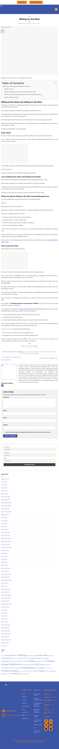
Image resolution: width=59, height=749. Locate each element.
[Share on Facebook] (25, 346)
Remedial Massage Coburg (38, 699)
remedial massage (9, 671)
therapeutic (52, 671)
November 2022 (6, 598)
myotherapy (27, 667)
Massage (4, 341)
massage (31, 661)
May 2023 (4, 586)
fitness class (50, 655)
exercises (39, 351)
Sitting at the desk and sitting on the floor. (17, 86)
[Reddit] (51, 729)
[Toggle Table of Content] (54, 82)
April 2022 (4, 619)
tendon (31, 671)
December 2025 (6, 502)
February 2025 (5, 532)
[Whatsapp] (51, 721)
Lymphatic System (35, 658)
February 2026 (5, 497)
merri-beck (31, 664)
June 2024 (4, 556)
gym (13, 658)
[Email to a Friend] (31, 346)
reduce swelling (48, 668)
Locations (24, 700)
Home (23, 694)
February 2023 (5, 589)
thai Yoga (47, 671)
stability (20, 671)
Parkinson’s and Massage (47, 358)
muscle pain (17, 668)
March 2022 (4, 622)
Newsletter (25, 718)
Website (5, 425)
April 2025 (4, 526)
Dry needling (34, 655)
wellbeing (15, 674)
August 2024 (5, 550)
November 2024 (6, 541)
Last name (6, 452)
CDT (16, 655)
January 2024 (5, 571)
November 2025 (6, 505)
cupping (28, 655)
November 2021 (6, 634)
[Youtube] (51, 725)
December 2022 (6, 595)
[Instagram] (46, 725)
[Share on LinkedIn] (36, 346)
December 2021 (6, 631)
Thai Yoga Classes (36, 716)
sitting (29, 353)
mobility (22, 353)
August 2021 (5, 642)
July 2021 (4, 645)
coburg (30, 351)
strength (23, 671)
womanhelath (23, 673)
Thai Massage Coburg (37, 720)
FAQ (23, 715)
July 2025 (4, 517)
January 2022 (5, 628)
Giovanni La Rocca (36, 23)
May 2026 (4, 488)
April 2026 (4, 491)
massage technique (41, 661)
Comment (6, 397)
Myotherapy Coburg (37, 694)
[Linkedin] (46, 729)
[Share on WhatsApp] (22, 346)
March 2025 (4, 529)
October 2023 (5, 577)
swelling (28, 671)
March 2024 (4, 565)
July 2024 (4, 553)
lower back (17, 658)
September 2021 (6, 640)
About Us (24, 697)
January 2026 (5, 500)
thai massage (35, 353)
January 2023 (5, 592)
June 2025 (4, 520)
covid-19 (35, 351)
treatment (8, 673)
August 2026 (5, 479)
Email (5, 417)
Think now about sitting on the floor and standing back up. (24, 94)
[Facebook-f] (46, 721)
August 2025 (5, 514)
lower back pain (24, 658)
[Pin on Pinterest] (33, 346)
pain (26, 353)
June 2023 (4, 583)
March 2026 (4, 494)
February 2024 (5, 568)
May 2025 (4, 523)
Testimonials (25, 706)
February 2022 (5, 625)
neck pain (37, 668)
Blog (29, 16)
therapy (3, 674)
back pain (3, 655)
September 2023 (6, 580)
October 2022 (5, 601)
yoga (28, 673)
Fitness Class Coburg (37, 731)
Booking (24, 703)
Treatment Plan (38, 724)
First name (6, 447)
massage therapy (46, 351)
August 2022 (5, 607)
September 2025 (6, 511)
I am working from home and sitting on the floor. (21, 92)
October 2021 (5, 637)
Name (5, 410)
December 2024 (6, 538)
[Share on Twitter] (28, 346)
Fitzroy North (6, 658)
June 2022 (4, 613)
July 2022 (4, 610)
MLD (37, 664)
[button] (56, 9)
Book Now (31, 339)
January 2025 (5, 535)
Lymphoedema (6, 661)
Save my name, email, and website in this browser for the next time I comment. (28, 432)
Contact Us (25, 712)
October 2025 (5, 508)
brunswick (25, 351)
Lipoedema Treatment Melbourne (37, 711)
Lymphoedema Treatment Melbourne (38, 704)
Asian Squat (9, 89)
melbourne (54, 351)
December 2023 (6, 574)
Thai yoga (39, 339)
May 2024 (4, 559)
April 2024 (4, 562)
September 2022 (6, 604)
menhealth (24, 664)
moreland (48, 664)
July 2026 (4, 482)
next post (8, 329)
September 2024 (6, 547)
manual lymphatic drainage (19, 661)
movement (4, 668)
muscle (11, 668)
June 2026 (4, 485)
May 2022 (4, 616)
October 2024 (5, 544)
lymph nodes (45, 658)
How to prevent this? (12, 97)
